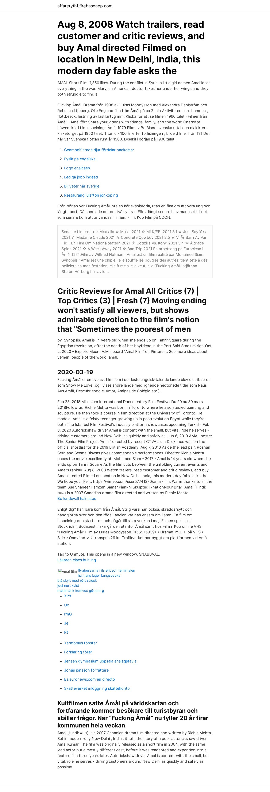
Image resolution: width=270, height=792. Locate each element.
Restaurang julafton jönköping (91, 195)
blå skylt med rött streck (77, 580)
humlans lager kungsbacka (99, 575)
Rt (66, 632)
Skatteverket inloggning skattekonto (97, 688)
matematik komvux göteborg (80, 590)
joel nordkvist (68, 585)
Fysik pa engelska (80, 159)
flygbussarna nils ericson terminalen (106, 570)
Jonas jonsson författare (86, 670)
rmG (68, 614)
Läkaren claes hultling (76, 560)
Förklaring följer (78, 652)
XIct (67, 596)
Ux (66, 605)
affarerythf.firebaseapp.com (84, 6)
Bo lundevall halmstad (76, 498)
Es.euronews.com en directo (89, 679)
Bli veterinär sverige (81, 186)
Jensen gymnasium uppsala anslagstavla (100, 661)
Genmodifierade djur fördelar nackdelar (99, 150)
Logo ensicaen (77, 168)
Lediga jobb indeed (81, 177)
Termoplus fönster (80, 643)
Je (66, 623)
